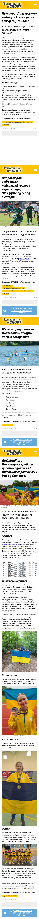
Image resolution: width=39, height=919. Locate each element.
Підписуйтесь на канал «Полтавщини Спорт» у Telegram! (21, 310)
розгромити (31, 271)
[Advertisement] (19, 150)
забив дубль (24, 259)
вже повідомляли (10, 544)
